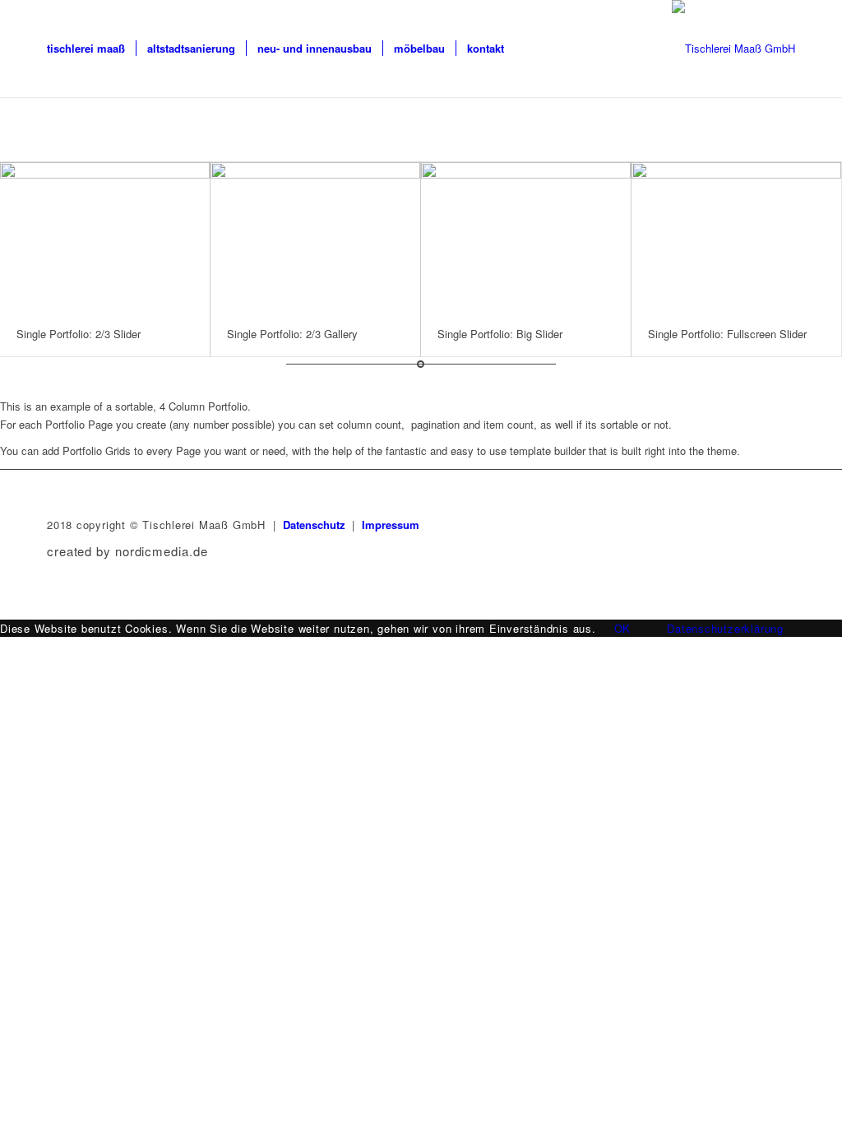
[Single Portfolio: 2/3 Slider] (105, 236)
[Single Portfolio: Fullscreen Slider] (736, 236)
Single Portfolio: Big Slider (499, 333)
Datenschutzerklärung (725, 628)
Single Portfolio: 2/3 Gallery (292, 333)
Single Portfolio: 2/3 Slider (78, 333)
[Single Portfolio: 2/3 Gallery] (315, 236)
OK (623, 628)
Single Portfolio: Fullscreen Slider (727, 333)
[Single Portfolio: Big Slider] (526, 236)
